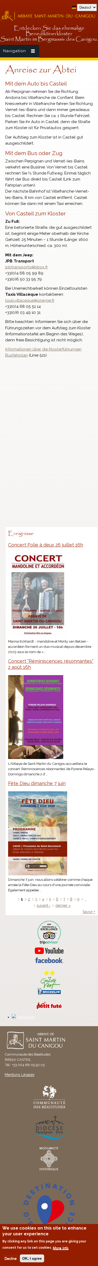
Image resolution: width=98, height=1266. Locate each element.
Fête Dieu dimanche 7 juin (37, 783)
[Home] (49, 20)
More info (60, 1248)
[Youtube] (49, 950)
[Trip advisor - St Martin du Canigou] (49, 933)
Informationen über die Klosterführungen (43, 349)
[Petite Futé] (49, 1008)
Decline (10, 1258)
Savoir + (89, 912)
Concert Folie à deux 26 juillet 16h (45, 545)
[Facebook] (49, 962)
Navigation (14, 51)
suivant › (43, 905)
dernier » (63, 905)
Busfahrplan (16, 355)
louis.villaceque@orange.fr (29, 300)
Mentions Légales (19, 1075)
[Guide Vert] (49, 994)
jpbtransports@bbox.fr (26, 267)
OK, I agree (32, 1258)
